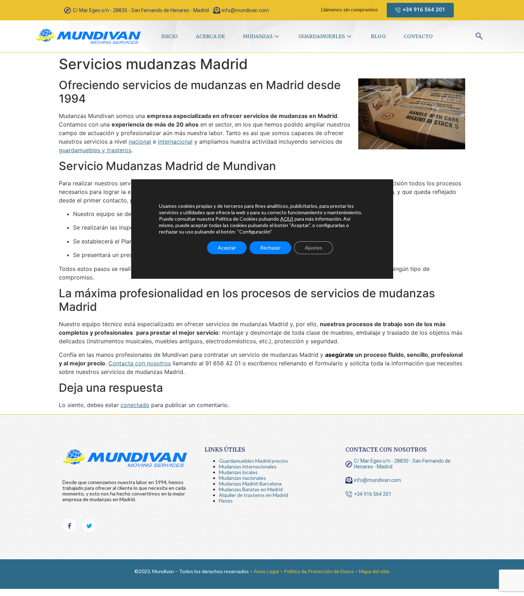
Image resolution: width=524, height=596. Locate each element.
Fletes (226, 501)
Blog (378, 36)
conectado (134, 405)
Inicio (169, 36)
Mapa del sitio (374, 571)
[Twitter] (89, 525)
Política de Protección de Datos (319, 571)
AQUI (286, 219)
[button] (420, 10)
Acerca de (210, 36)
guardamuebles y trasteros (95, 150)
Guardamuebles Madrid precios (253, 461)
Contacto (418, 36)
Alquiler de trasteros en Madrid (253, 495)
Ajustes (313, 248)
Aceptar (227, 248)
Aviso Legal (266, 571)
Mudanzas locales (238, 472)
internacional (175, 141)
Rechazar (270, 248)
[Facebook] (69, 525)
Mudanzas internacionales (248, 466)
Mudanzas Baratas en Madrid (251, 489)
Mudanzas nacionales (242, 478)
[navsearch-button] (479, 36)
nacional (140, 141)
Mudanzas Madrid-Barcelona (250, 484)
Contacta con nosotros (139, 363)
